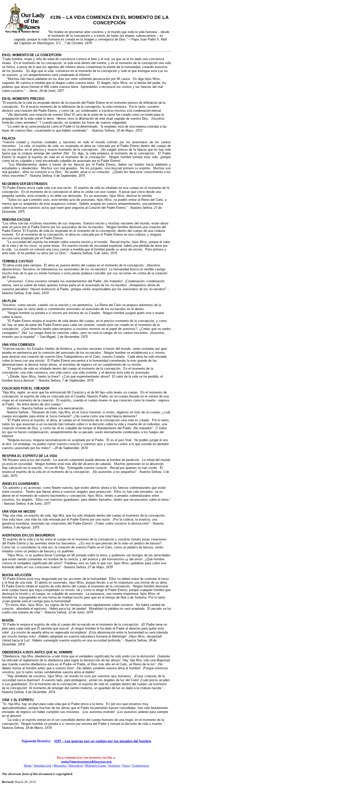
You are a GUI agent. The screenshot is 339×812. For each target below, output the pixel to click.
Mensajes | (61, 765)
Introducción (42, 765)
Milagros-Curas (95, 765)
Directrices (75, 765)
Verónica (114, 765)
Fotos (126, 765)
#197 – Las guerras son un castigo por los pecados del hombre (102, 741)
